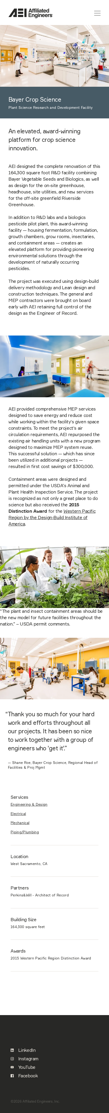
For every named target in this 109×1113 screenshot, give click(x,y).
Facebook (27, 1075)
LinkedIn (26, 1050)
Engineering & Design (29, 804)
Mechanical (20, 823)
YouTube (26, 1067)
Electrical (18, 814)
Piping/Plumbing (25, 832)
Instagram (27, 1058)
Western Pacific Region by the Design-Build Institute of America (52, 517)
